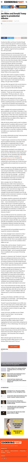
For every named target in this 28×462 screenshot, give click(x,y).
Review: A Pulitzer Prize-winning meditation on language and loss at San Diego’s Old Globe (16, 369)
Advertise (7, 450)
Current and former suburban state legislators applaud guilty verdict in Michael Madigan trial (16, 380)
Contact (8, 452)
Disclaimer (3, 452)
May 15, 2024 (16, 21)
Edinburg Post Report (7, 21)
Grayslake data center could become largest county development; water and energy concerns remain (16, 408)
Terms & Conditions (14, 450)
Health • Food (6, 11)
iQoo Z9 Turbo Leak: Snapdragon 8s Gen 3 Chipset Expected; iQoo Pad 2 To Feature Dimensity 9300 (16, 375)
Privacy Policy (22, 450)
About (2, 450)
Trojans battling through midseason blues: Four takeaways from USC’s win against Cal (13, 364)
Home (2, 11)
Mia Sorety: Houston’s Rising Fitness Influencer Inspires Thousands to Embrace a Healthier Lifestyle (16, 402)
